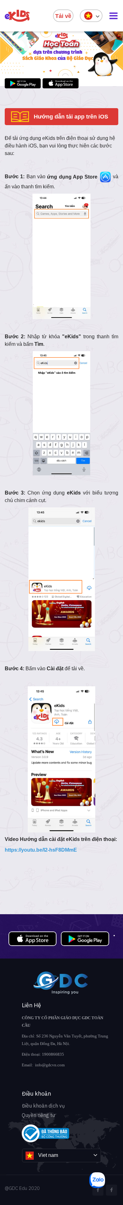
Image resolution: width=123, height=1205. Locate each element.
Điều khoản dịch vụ (43, 1106)
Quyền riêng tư (38, 1115)
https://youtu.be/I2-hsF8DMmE (41, 850)
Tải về (63, 16)
